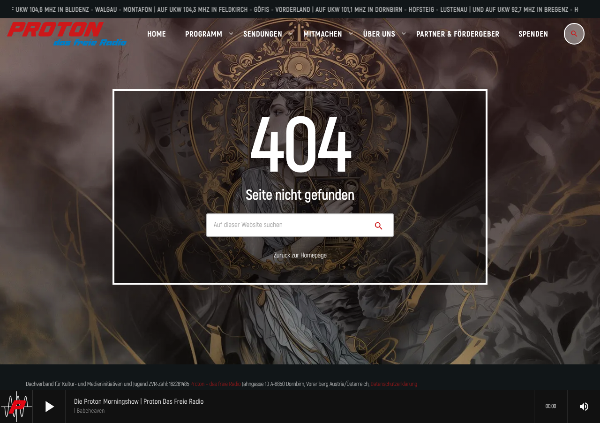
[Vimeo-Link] (67, 33)
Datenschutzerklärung (394, 384)
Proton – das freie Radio (215, 384)
